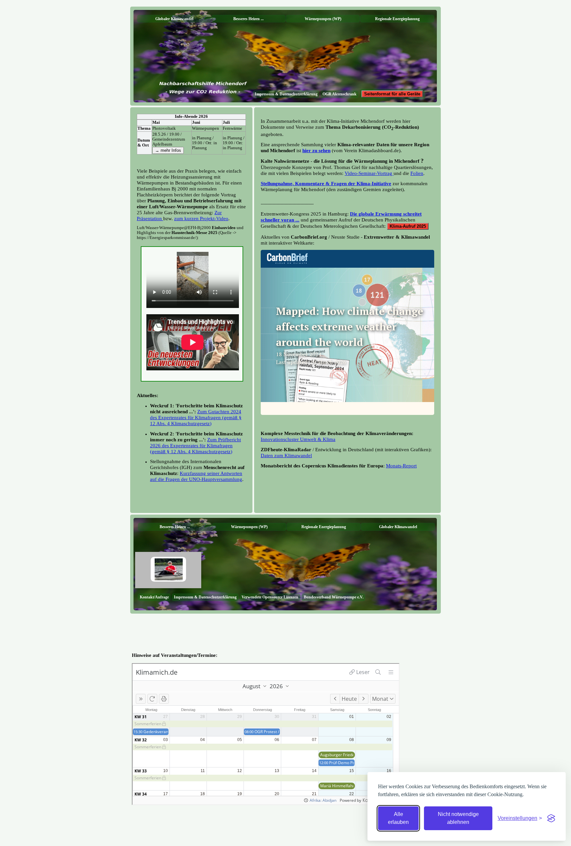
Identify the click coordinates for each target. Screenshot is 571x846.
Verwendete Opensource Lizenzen (270, 597)
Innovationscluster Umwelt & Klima (298, 439)
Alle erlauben (398, 818)
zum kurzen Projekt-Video (201, 218)
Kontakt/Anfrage (154, 597)
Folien (416, 173)
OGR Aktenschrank (340, 94)
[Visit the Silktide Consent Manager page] (551, 818)
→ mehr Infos (168, 150)
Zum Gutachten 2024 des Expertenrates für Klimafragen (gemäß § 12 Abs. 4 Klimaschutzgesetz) (196, 417)
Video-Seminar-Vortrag (369, 173)
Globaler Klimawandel (174, 19)
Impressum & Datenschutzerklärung (286, 94)
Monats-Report (401, 465)
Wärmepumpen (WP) (323, 19)
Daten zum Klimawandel (286, 455)
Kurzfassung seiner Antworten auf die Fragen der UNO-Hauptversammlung (196, 476)
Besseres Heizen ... (248, 19)
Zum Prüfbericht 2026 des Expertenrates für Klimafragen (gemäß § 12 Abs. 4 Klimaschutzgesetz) (195, 445)
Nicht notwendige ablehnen (458, 818)
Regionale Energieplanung (397, 19)
